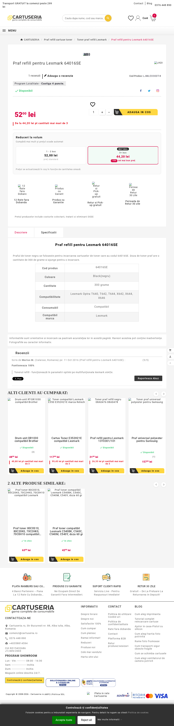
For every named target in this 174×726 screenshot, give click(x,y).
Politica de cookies (138, 712)
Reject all (86, 719)
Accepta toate (64, 719)
